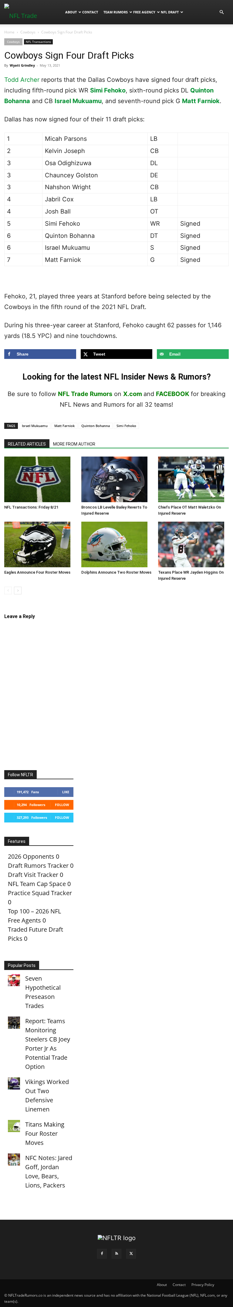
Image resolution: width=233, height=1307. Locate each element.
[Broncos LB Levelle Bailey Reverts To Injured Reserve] (116, 479)
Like (65, 792)
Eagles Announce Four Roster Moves (37, 572)
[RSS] (116, 1254)
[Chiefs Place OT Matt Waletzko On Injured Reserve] (193, 479)
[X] (131, 1254)
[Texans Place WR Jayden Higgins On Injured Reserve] (193, 544)
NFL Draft (170, 12)
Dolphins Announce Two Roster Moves (116, 572)
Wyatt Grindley (22, 65)
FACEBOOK (172, 394)
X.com (132, 394)
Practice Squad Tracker (40, 893)
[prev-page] (8, 590)
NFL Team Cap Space (37, 884)
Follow (62, 804)
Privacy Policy (202, 1284)
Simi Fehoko (108, 90)
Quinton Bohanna (95, 425)
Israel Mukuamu (78, 101)
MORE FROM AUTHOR (74, 444)
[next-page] (18, 590)
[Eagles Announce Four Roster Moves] (39, 544)
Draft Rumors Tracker (38, 865)
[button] (221, 12)
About (71, 12)
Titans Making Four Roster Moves (44, 1133)
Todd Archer (21, 79)
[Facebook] (102, 1254)
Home (9, 32)
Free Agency (144, 12)
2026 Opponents (31, 856)
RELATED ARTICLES (27, 444)
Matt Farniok (201, 101)
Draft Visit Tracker (33, 875)
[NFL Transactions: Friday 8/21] (39, 479)
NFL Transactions (38, 42)
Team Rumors (115, 12)
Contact (90, 12)
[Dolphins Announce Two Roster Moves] (116, 544)
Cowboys (27, 32)
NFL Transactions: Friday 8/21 (31, 507)
